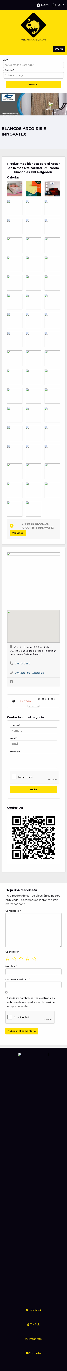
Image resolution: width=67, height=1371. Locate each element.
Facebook (35, 1310)
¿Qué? (7, 59)
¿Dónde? (8, 70)
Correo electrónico (17, 979)
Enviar (33, 789)
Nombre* (15, 725)
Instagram (35, 1338)
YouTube (35, 1353)
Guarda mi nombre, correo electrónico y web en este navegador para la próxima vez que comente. (31, 1002)
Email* (13, 738)
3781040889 (22, 663)
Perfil (44, 5)
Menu (59, 49)
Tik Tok (35, 1324)
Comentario (13, 910)
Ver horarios (33, 706)
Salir (60, 5)
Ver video (18, 533)
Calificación (12, 951)
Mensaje (15, 751)
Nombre (11, 966)
